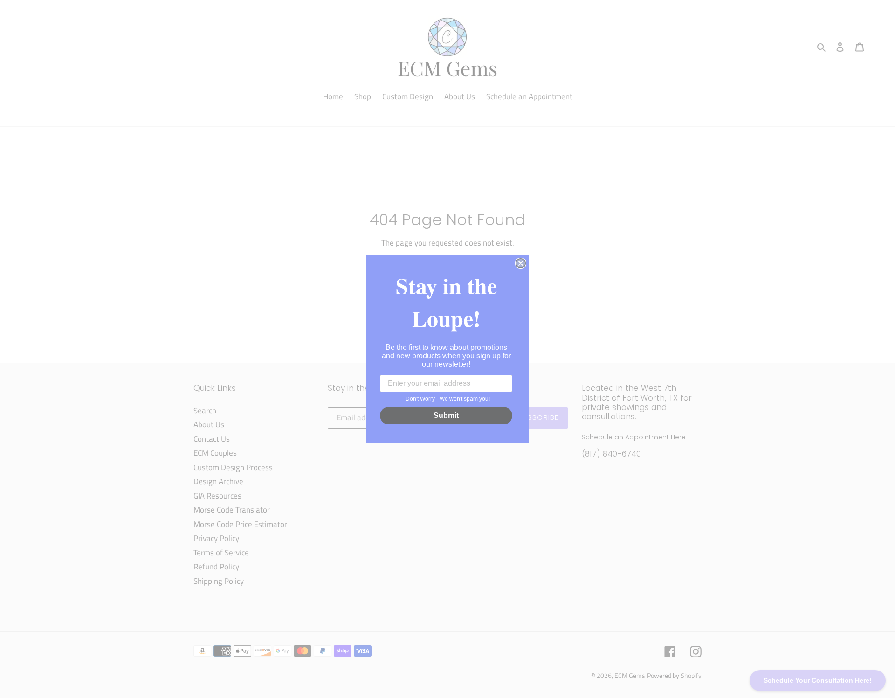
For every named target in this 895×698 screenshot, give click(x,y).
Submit (446, 415)
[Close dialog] (520, 263)
